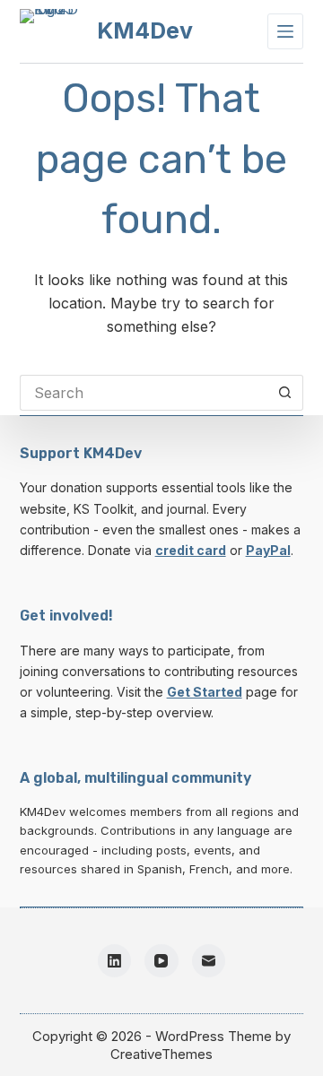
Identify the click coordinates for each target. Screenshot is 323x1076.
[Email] (209, 961)
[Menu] (285, 31)
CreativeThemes (161, 1054)
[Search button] (285, 393)
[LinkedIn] (115, 961)
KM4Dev (145, 30)
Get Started (204, 691)
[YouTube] (161, 961)
